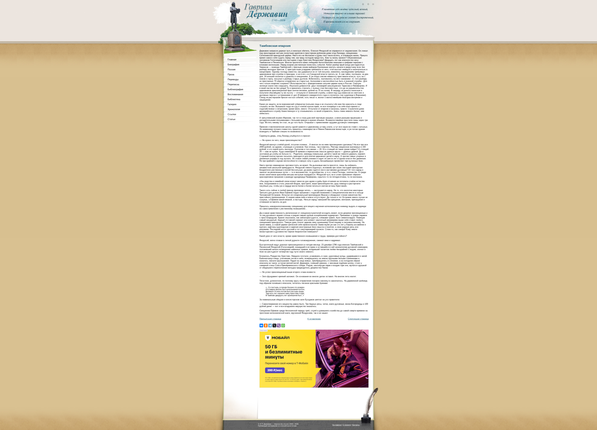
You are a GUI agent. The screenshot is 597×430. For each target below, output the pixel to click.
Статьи (231, 119)
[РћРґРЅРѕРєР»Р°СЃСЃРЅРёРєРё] (266, 325)
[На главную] (363, 4)
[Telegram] (270, 325)
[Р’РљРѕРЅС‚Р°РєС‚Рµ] (261, 325)
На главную (336, 425)
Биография (233, 64)
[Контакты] (373, 4)
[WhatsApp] (283, 325)
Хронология (234, 109)
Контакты (356, 425)
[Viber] (279, 325)
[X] (274, 325)
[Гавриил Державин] (265, 18)
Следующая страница (358, 319)
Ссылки (232, 114)
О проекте (347, 425)
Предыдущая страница (270, 319)
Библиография (235, 89)
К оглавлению (314, 319)
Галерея (232, 104)
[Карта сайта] (368, 4)
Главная (232, 59)
